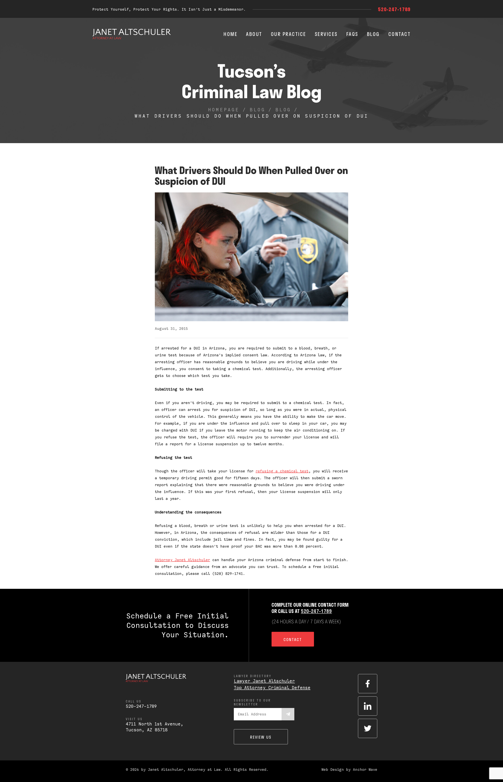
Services (326, 34)
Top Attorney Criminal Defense (272, 688)
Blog (373, 34)
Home (230, 34)
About (254, 34)
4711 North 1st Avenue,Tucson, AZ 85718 (154, 727)
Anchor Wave (365, 769)
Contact (399, 34)
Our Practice (288, 34)
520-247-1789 (394, 9)
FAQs (352, 34)
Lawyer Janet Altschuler (264, 681)
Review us (261, 737)
